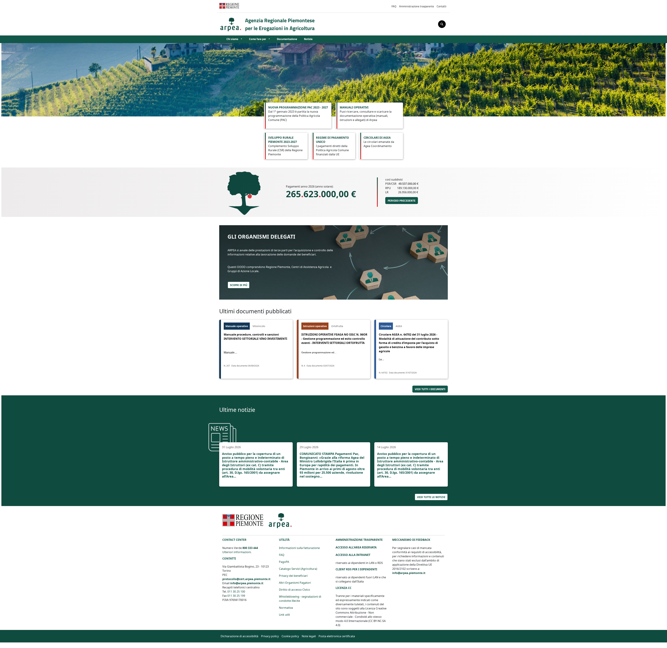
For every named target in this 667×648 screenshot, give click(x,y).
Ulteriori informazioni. (237, 552)
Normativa (286, 608)
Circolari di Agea (377, 138)
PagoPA (284, 562)
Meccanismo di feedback (411, 540)
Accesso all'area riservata (356, 547)
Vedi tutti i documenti (430, 389)
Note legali (309, 636)
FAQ (394, 6)
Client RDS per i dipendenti (356, 569)
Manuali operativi (354, 107)
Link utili (284, 615)
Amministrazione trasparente (416, 6)
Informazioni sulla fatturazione (299, 548)
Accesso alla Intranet (353, 555)
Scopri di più (238, 285)
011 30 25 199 (236, 596)
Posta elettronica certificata (337, 636)
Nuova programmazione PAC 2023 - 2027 (298, 107)
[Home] (232, 24)
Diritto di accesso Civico (294, 590)
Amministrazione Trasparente (359, 540)
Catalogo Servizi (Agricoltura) (298, 569)
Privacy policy (270, 636)
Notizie (308, 39)
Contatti (441, 6)
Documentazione (287, 39)
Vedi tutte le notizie (431, 497)
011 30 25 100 (236, 591)
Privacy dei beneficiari (293, 576)
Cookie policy (290, 636)
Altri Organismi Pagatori (295, 583)
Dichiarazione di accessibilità (239, 636)
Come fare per (258, 39)
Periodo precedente (401, 200)
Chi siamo (233, 39)
